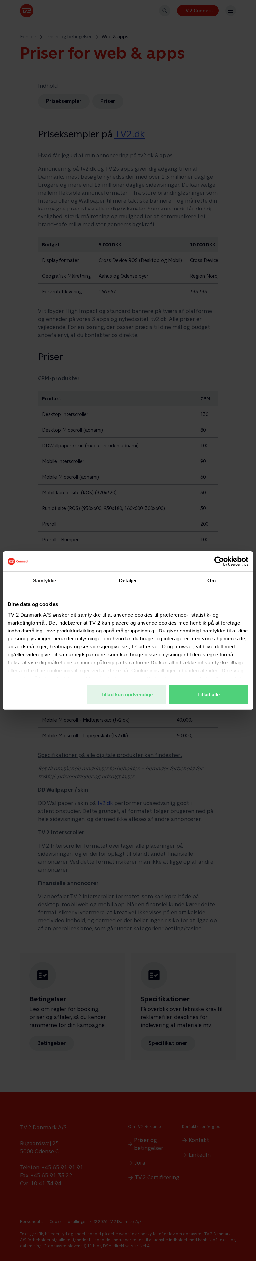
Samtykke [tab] (44, 580)
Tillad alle (208, 694)
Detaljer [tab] (128, 580)
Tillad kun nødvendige (127, 694)
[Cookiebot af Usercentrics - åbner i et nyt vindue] (219, 561)
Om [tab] (211, 580)
